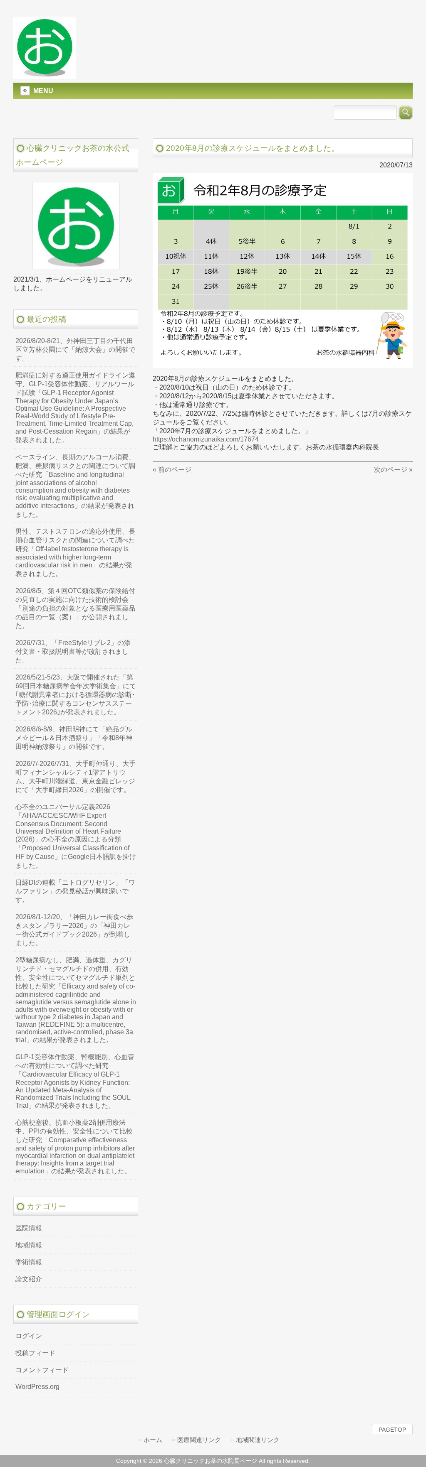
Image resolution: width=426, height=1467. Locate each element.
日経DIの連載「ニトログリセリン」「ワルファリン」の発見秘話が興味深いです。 (75, 891)
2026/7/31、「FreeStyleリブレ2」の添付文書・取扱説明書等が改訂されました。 (73, 651)
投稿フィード (35, 1353)
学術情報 (28, 1262)
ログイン (28, 1335)
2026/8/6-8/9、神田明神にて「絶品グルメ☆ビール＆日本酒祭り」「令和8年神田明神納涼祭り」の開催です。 (73, 738)
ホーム (153, 1439)
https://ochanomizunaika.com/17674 (206, 439)
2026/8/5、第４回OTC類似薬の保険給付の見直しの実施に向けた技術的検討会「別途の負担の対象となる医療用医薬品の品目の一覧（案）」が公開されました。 (75, 608)
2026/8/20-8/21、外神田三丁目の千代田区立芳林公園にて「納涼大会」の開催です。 (75, 349)
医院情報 (28, 1227)
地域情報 (28, 1245)
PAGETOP (392, 1429)
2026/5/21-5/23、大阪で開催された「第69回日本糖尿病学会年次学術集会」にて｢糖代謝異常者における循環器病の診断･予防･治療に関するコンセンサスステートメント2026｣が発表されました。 (75, 695)
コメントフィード (42, 1370)
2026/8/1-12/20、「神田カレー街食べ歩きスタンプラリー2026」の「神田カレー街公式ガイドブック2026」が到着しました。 (74, 930)
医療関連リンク (199, 1439)
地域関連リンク (258, 1439)
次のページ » (393, 469)
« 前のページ (172, 469)
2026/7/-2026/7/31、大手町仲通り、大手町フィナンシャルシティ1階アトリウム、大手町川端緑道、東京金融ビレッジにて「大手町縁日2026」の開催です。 (75, 776)
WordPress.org (37, 1386)
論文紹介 (28, 1279)
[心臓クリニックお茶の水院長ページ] (44, 75)
